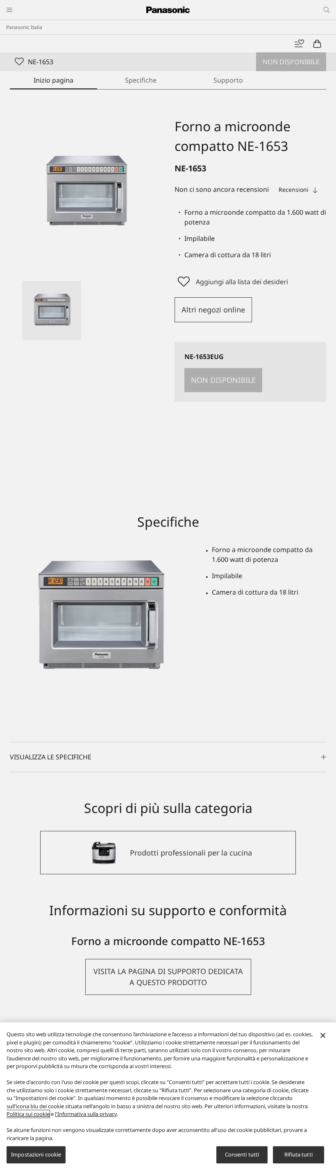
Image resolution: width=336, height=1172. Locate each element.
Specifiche (141, 80)
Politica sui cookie (28, 1114)
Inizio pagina (53, 80)
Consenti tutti (242, 1154)
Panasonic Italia (24, 27)
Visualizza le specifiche (50, 756)
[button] (51, 310)
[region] (168, 1097)
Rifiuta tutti (298, 1154)
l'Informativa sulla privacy (86, 1114)
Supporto (228, 80)
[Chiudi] (323, 1035)
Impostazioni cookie (36, 1154)
